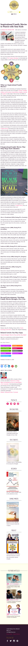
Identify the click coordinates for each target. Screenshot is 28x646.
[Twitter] (5, 366)
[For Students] (13, 452)
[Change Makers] (13, 511)
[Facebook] (2, 366)
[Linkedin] (9, 366)
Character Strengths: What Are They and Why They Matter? (13, 335)
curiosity (20, 90)
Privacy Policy (9, 634)
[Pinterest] (12, 366)
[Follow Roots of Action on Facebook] (8, 404)
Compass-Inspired (22, 29)
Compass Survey (19, 205)
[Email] (16, 366)
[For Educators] (13, 421)
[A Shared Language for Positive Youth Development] (14, 595)
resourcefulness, (15, 92)
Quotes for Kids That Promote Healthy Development (13, 617)
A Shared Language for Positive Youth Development (14, 602)
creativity (25, 92)
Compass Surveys (4, 128)
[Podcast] (13, 543)
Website (2, 392)
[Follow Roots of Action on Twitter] (11, 404)
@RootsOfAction (9, 392)
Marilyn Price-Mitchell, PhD (8, 29)
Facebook (16, 392)
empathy (4, 93)
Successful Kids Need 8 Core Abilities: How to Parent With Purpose (13, 586)
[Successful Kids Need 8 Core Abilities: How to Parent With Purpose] (14, 579)
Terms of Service (16, 634)
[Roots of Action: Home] (14, 5)
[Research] (13, 481)
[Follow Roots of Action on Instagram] (14, 404)
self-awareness (8, 92)
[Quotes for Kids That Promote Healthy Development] (14, 609)
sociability (25, 90)
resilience (3, 92)
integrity (20, 92)
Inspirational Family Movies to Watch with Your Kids (14, 25)
